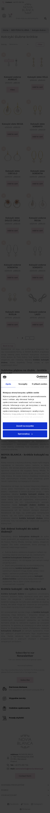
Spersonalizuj (23, 434)
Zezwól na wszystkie (25, 426)
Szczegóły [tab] (22, 384)
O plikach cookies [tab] (39, 384)
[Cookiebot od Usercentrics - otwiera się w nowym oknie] (36, 377)
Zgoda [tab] (8, 384)
